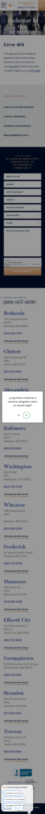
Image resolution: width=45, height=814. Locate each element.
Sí (26, 415)
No (19, 415)
